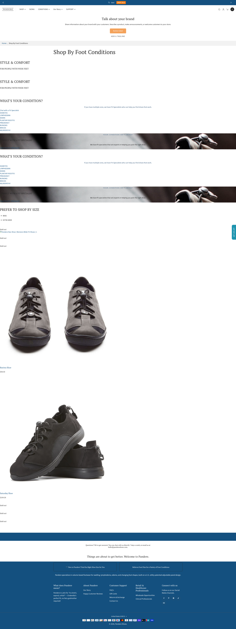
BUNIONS (3, 125)
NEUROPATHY (5, 130)
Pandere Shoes (121, 624)
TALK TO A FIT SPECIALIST (10, 148)
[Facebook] (164, 598)
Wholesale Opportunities (145, 595)
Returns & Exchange (117, 597)
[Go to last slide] (3, 2)
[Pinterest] (169, 598)
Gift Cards (113, 594)
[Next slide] (231, 2)
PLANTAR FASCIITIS (7, 120)
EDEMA (2, 118)
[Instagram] (173, 598)
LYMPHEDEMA (5, 115)
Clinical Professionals (144, 599)
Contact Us (114, 601)
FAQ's (112, 590)
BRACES (3, 128)
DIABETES (3, 113)
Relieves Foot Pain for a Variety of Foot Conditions (150, 567)
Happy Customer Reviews (93, 594)
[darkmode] (232, 9)
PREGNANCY (4, 123)
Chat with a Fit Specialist (9, 110)
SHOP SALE (121, 2)
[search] (219, 9)
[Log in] (223, 9)
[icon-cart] (227, 9)
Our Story (87, 590)
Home (4, 43)
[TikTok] (178, 598)
